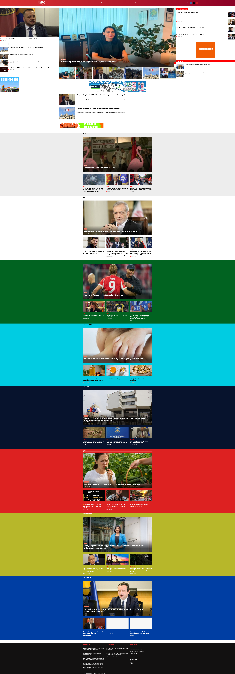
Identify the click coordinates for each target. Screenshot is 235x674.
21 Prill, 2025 (109, 571)
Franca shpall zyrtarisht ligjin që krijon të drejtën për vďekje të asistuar (25, 47)
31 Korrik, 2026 (188, 73)
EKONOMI (107, 2)
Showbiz (108, 502)
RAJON (107, 186)
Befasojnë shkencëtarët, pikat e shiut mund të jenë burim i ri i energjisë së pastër (141, 570)
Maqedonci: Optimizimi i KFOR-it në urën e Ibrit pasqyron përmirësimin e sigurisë (18, 38)
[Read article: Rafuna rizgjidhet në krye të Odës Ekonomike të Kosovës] (141, 432)
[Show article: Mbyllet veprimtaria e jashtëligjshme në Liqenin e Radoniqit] (84, 73)
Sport (85, 292)
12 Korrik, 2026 (87, 486)
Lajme (85, 165)
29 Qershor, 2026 (87, 422)
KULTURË (119, 2)
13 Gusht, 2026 (11, 62)
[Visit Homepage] (41, 3)
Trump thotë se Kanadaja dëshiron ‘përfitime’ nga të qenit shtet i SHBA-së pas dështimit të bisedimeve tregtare (199, 34)
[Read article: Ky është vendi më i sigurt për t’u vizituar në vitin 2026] (141, 495)
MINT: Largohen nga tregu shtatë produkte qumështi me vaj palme (25, 61)
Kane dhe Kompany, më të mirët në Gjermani (103, 295)
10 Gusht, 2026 (86, 382)
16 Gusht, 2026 (11, 55)
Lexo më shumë (5, 43)
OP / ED (113, 2)
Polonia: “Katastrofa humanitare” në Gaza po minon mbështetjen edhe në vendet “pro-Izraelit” (140, 253)
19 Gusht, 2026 (109, 318)
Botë (84, 502)
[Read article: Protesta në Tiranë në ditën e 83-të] (117, 154)
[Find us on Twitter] (194, 3)
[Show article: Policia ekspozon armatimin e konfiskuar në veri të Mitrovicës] (134, 73)
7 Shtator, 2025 (87, 550)
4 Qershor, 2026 (134, 444)
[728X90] (81, 125)
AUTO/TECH (146, 2)
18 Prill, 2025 (133, 573)
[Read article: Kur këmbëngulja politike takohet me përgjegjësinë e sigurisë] (180, 66)
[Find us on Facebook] (191, 3)
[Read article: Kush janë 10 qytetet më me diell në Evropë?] (117, 559)
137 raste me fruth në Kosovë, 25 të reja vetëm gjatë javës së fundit (114, 359)
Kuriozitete (109, 566)
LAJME (87, 2)
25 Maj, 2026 (85, 509)
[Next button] (175, 63)
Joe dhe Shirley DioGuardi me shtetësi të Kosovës (84, 62)
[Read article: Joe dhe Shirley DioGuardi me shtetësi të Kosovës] (117, 37)
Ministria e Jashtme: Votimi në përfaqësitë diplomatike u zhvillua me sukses (116, 442)
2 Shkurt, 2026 (109, 509)
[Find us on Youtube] (197, 3)
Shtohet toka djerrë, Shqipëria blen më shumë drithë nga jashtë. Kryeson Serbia (93, 442)
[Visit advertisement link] (117, 86)
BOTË (93, 2)
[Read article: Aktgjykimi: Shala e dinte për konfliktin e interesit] (4, 56)
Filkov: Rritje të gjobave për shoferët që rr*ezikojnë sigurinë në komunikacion (93, 633)
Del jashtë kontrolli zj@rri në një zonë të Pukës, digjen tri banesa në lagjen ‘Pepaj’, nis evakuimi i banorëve (93, 189)
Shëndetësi (109, 377)
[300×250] (9, 84)
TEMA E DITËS (133, 2)
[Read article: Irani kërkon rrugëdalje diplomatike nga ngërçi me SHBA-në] (231, 22)
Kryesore (63, 59)
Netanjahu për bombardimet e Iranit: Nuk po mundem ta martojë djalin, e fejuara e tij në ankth (93, 570)
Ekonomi (85, 439)
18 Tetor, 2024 (133, 635)
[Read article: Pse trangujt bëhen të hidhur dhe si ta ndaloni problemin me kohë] (117, 470)
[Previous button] (175, 65)
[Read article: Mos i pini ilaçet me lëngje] (117, 370)
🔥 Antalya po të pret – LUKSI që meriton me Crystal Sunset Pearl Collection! (92, 506)
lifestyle (132, 502)
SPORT (126, 2)
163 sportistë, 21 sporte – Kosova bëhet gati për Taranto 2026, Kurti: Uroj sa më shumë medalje (140, 317)
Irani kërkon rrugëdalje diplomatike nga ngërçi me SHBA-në (188, 19)
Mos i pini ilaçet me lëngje (113, 379)
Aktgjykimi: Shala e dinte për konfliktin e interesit (20, 54)
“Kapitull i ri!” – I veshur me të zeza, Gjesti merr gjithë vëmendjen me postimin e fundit (116, 506)
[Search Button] (187, 3)
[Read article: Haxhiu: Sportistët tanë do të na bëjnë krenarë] (94, 306)
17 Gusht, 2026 (133, 191)
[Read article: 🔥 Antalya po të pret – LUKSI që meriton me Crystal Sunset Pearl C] (94, 495)
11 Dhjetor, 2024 (110, 633)
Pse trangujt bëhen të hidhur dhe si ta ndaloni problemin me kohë (113, 484)
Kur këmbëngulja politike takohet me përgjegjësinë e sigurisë (198, 64)
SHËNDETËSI (99, 2)
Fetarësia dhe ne (111, 632)
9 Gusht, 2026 (109, 380)
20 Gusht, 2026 (110, 191)
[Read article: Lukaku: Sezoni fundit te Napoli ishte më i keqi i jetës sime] (117, 306)
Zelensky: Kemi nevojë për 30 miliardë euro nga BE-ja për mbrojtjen (190, 27)
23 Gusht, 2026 (179, 14)
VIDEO (140, 2)
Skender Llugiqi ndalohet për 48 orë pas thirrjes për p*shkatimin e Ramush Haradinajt (29, 67)
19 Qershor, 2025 (86, 573)
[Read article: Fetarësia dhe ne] (117, 623)
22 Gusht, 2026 (133, 256)
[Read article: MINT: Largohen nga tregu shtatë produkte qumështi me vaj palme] (4, 63)
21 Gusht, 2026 (3, 40)
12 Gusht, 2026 (11, 69)
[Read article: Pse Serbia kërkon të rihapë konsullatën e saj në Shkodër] (180, 74)
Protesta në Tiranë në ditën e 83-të (99, 168)
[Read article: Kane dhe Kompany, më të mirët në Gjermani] (117, 281)
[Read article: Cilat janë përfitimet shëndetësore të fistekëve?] (141, 370)
